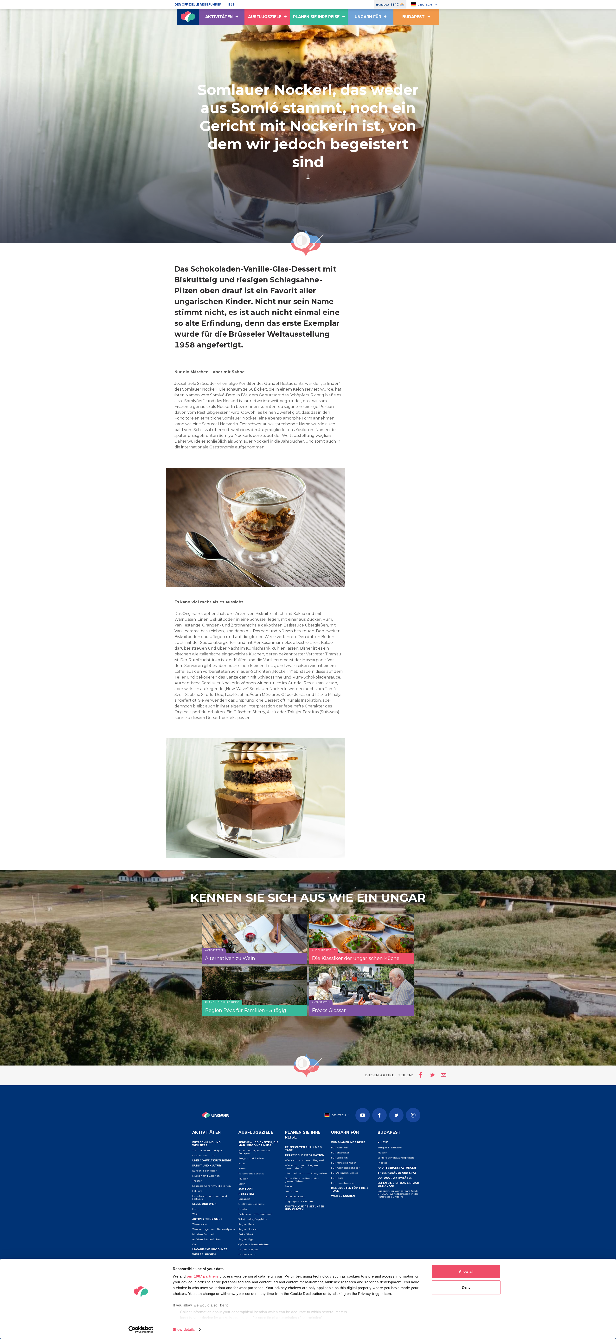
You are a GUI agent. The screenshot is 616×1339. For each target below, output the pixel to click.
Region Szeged (248, 1249)
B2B (231, 4)
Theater (197, 1180)
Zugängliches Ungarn (299, 1201)
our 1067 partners (202, 1276)
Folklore (197, 1190)
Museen (243, 1178)
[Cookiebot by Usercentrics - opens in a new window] (141, 1329)
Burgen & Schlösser (204, 1170)
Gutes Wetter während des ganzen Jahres (302, 1180)
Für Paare (337, 1177)
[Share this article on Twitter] (429, 1075)
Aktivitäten (219, 16)
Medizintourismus (203, 1155)
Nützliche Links (295, 1196)
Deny (466, 1287)
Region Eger (246, 1239)
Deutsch (425, 4)
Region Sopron (247, 1229)
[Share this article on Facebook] (419, 1075)
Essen (195, 1209)
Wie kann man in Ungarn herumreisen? (301, 1167)
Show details (184, 1329)
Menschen (291, 1191)
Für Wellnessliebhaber (345, 1167)
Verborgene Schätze (251, 1173)
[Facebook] (379, 1115)
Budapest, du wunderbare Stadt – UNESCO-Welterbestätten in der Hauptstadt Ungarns (399, 1193)
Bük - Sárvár (246, 1234)
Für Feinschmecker (343, 1183)
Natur (242, 1168)
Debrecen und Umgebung (255, 1214)
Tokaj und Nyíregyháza (252, 1219)
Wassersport (199, 1224)
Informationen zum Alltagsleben (306, 1173)
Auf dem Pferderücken (206, 1239)
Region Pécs (246, 1224)
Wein (195, 1214)
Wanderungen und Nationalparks (213, 1229)
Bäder (242, 1163)
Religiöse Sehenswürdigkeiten (211, 1185)
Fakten (289, 1186)
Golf (194, 1244)
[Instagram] (413, 1115)
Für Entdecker (340, 1152)
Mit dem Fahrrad (203, 1234)
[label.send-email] (440, 1075)
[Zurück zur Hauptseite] (188, 17)
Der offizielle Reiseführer (197, 4)
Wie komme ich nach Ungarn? (305, 1160)
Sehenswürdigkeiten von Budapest (254, 1152)
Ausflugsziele (264, 16)
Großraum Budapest (251, 1204)
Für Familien (339, 1147)
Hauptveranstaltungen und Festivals (209, 1197)
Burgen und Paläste (251, 1158)
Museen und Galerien (206, 1175)
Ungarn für (368, 16)
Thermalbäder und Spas (207, 1150)
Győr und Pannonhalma (253, 1244)
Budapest (413, 16)
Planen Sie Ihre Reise (316, 16)
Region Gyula (247, 1254)
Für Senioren (339, 1157)
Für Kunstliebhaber (343, 1162)
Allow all (466, 1271)
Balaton (243, 1209)
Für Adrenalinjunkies (344, 1172)
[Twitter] (396, 1115)
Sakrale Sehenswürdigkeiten (396, 1157)
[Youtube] (362, 1115)
